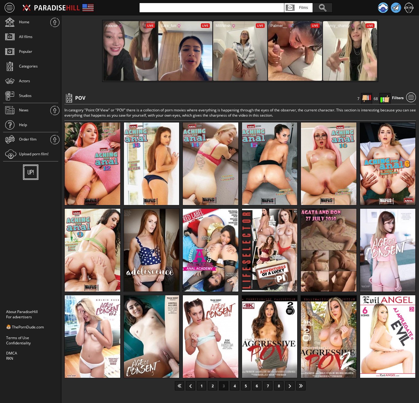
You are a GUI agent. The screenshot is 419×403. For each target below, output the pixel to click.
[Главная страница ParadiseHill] (51, 8)
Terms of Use (17, 337)
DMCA (11, 353)
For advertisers (19, 317)
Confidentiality (18, 343)
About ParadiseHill (22, 311)
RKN (9, 358)
